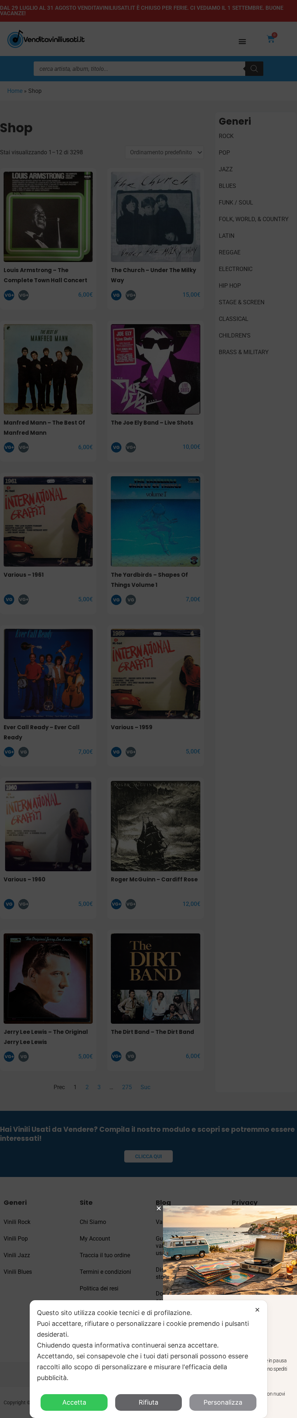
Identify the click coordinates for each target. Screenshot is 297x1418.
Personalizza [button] (223, 1402)
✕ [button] (257, 1310)
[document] (148, 709)
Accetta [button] (74, 1402)
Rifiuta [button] (148, 1402)
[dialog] (148, 1359)
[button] (159, 1208)
